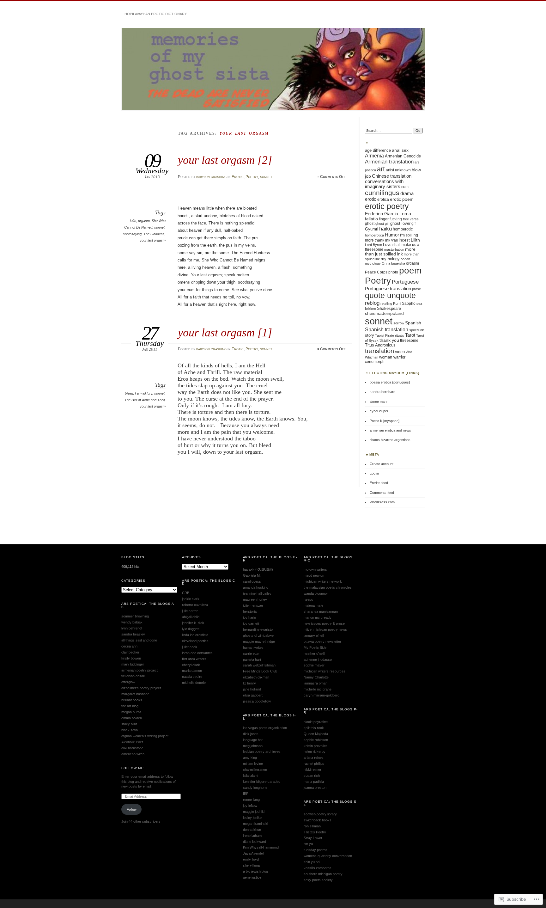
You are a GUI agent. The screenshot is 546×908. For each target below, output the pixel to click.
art (381, 169)
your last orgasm (153, 240)
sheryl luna (251, 865)
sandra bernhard (382, 392)
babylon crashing (211, 177)
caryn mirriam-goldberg (321, 695)
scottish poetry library (320, 814)
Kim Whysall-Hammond (261, 847)
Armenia (374, 155)
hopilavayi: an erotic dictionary (155, 14)
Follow (131, 809)
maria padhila (314, 781)
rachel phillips (314, 763)
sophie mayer (314, 665)
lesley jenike (252, 817)
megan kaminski (255, 823)
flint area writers (194, 659)
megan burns (131, 712)
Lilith (415, 239)
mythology (390, 258)
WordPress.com (382, 502)
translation (379, 350)
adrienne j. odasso (318, 659)
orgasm (144, 221)
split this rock (314, 728)
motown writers (315, 569)
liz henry (249, 683)
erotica (383, 199)
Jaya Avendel (253, 853)
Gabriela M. (252, 575)
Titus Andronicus (380, 345)
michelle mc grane (317, 689)
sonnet (266, 177)
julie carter (190, 611)
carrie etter (251, 653)
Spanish (413, 323)
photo (393, 272)
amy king (250, 757)
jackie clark (190, 599)
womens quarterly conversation (328, 856)
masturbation (394, 249)
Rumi (397, 303)
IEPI (246, 793)
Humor (392, 234)
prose (416, 289)
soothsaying (132, 234)
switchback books (317, 820)
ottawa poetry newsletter (322, 641)
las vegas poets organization (265, 728)
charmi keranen (255, 769)
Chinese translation (391, 176)
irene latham (252, 835)
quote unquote (390, 295)
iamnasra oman (315, 683)
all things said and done (139, 640)
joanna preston (315, 787)
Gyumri (371, 229)
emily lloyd (251, 859)
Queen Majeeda (316, 734)
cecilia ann (129, 646)
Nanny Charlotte (316, 677)
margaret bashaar (135, 694)
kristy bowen (131, 658)
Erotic (238, 177)
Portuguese (405, 282)
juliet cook (189, 647)
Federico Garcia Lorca (388, 213)
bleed (129, 393)
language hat (253, 740)
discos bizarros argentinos (390, 440)
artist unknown (398, 170)
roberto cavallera (195, 605)
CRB (185, 593)
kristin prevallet (315, 746)
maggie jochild (253, 811)
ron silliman (312, 826)
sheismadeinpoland (384, 313)
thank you (389, 340)
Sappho (409, 303)
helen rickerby (314, 751)
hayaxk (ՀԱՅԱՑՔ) (258, 569)
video (400, 352)
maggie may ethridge (259, 641)
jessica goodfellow (257, 701)
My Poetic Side (315, 647)
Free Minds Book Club (260, 671)
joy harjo (249, 617)
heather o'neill (314, 653)
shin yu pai (312, 862)
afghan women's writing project (144, 736)
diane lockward (254, 842)
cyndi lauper (379, 411)
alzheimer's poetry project (141, 688)
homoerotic (403, 229)
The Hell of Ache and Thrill (144, 400)
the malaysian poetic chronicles (328, 587)
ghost (369, 223)
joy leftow (250, 805)
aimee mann (379, 401)
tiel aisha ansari (133, 676)
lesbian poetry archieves (262, 751)
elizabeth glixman (256, 677)
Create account (381, 464)
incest (404, 240)
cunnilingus (382, 192)
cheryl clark (191, 665)
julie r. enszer (253, 605)
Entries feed (379, 483)
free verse (411, 219)
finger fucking (390, 219)
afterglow (128, 682)
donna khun (252, 829)
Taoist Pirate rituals (389, 335)
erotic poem (402, 199)
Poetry (252, 177)
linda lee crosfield (195, 635)
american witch (132, 754)
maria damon (192, 670)
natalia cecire (192, 676)
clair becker (130, 652)
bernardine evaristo (258, 629)
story (369, 335)
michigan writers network (323, 581)
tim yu (308, 844)
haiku (385, 229)
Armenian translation (389, 162)
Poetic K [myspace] (384, 421)
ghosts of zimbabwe (258, 635)
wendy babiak (132, 622)
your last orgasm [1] (225, 332)
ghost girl (382, 223)
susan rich (312, 775)
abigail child (190, 617)
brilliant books (131, 700)
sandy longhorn (255, 787)
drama (407, 193)
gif (413, 223)
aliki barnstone (132, 748)
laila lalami (250, 775)
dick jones (250, 734)
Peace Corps (376, 272)
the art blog (129, 706)
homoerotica (374, 235)
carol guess (252, 581)
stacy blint (129, 724)
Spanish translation (386, 329)
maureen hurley (255, 599)
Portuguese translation (388, 288)
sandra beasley (133, 634)
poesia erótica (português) (390, 382)
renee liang (251, 799)
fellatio (371, 218)
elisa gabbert (253, 695)
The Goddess (154, 234)
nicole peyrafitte (316, 722)
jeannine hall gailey (257, 593)
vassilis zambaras (317, 868)
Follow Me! (133, 768)
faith (133, 221)
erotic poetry (387, 206)
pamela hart (252, 659)
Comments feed (382, 492)
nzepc (308, 599)
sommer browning (135, 616)
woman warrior (392, 357)
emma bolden (131, 718)
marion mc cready (317, 617)
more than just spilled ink (390, 251)
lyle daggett (190, 629)
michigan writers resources (324, 671)
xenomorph (375, 361)
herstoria (250, 611)
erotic (370, 199)
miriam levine (253, 763)
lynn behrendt (131, 628)
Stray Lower (313, 838)
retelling (386, 303)
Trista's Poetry (315, 832)
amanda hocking (255, 587)
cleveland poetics (195, 641)
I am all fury (143, 393)
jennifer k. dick (193, 623)
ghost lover (400, 223)
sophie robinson (316, 740)
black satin (129, 730)
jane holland (252, 689)
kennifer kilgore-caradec (261, 781)
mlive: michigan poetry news (325, 629)
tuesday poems (315, 850)
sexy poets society (318, 880)
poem (410, 270)
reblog (372, 303)
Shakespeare (389, 308)
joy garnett (251, 623)
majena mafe (313, 605)
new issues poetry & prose (324, 623)
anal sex (400, 150)
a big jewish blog (255, 871)
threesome (409, 340)
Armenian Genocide (403, 156)
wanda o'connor (316, 593)
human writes (253, 647)
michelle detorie (194, 682)
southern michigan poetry (323, 874)
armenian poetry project (139, 670)
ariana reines (314, 757)
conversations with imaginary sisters (384, 184)
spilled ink (416, 330)
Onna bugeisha (393, 263)
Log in (374, 473)
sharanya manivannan (321, 611)
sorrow (398, 323)
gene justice (252, 877)
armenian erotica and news (390, 430)
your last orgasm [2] (225, 159)
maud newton (314, 575)
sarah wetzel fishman (259, 665)
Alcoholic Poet (132, 742)
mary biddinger (132, 664)
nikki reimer (312, 769)
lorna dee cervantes (197, 653)
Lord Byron (373, 245)
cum (405, 187)
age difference (378, 150)
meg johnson (253, 746)
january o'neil (314, 635)
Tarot (410, 335)
